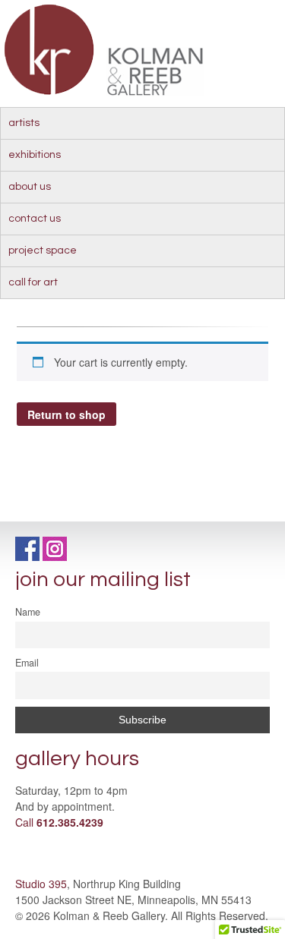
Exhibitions (34, 155)
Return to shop (66, 414)
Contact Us (34, 218)
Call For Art (33, 282)
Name (27, 612)
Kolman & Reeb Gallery (50, 50)
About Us (29, 186)
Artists (24, 123)
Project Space (42, 250)
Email (27, 663)
